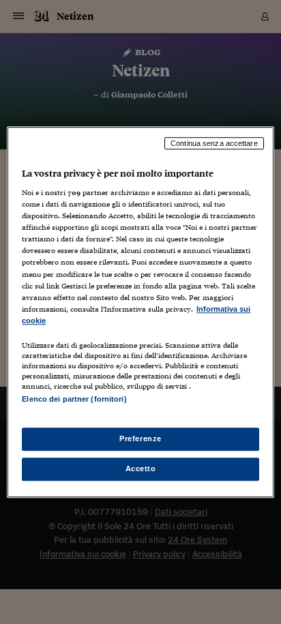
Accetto (140, 468)
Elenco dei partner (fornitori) (74, 399)
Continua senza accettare (214, 143)
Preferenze (140, 438)
